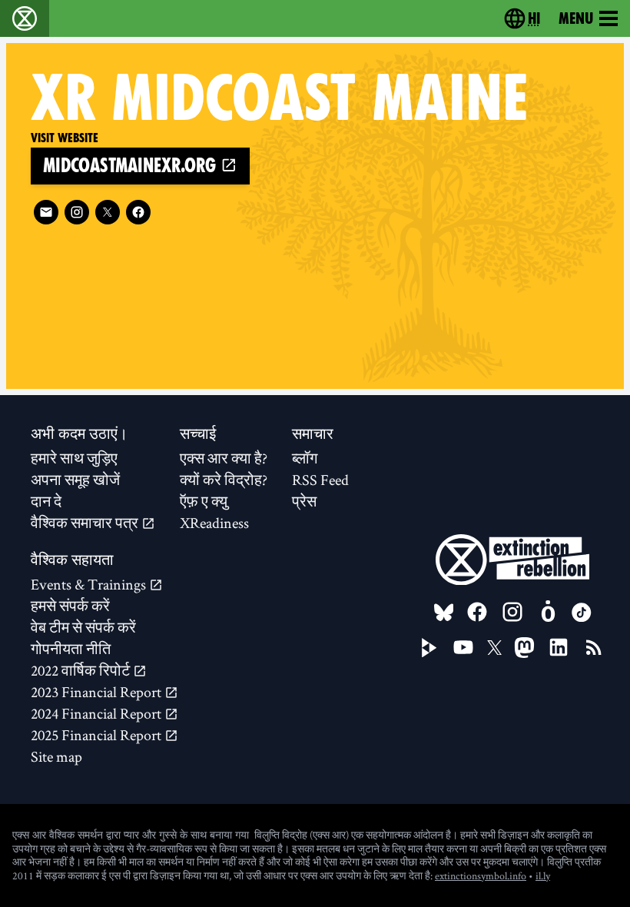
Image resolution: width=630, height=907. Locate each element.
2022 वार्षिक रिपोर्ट (82, 670)
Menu (576, 18)
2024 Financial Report (97, 713)
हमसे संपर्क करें (70, 606)
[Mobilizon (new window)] (547, 612)
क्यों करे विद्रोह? (223, 480)
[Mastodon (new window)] (524, 647)
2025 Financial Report (97, 735)
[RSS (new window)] (594, 647)
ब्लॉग (304, 458)
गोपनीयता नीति (71, 649)
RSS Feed (320, 480)
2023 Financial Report (97, 692)
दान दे (46, 501)
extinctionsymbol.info (480, 875)
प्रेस (304, 501)
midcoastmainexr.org (131, 165)
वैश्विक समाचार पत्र (86, 523)
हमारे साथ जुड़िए (74, 458)
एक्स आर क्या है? (223, 458)
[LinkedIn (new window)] (558, 647)
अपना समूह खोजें (75, 480)
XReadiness (214, 523)
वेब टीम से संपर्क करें (83, 627)
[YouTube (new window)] (463, 647)
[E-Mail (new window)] (46, 212)
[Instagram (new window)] (77, 212)
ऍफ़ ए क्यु (203, 501)
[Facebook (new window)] (138, 212)
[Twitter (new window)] (107, 212)
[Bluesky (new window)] (444, 612)
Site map (56, 756)
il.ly (543, 875)
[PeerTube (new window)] (429, 648)
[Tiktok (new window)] (581, 612)
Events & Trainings (90, 584)
